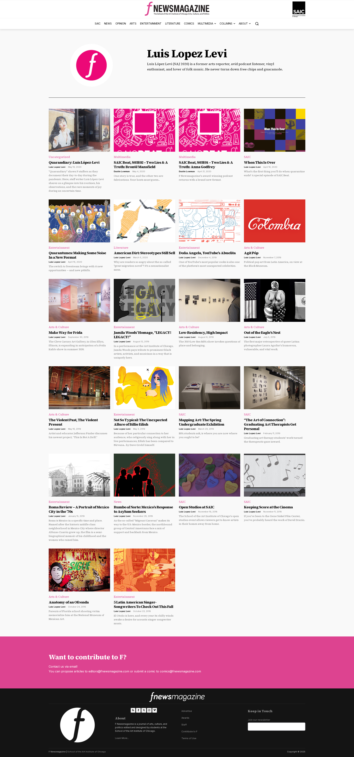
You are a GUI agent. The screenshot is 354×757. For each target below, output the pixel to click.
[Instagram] (149, 710)
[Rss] (133, 710)
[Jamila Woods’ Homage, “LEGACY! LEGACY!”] (144, 300)
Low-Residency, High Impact (203, 332)
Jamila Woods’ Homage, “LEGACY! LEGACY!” (142, 335)
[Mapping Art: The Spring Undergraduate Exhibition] (209, 387)
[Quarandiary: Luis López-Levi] (79, 130)
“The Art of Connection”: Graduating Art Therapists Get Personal (270, 424)
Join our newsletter (259, 720)
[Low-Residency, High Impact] (209, 300)
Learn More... (122, 738)
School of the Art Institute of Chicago (86, 751)
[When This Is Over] (274, 130)
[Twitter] (143, 710)
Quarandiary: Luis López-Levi (74, 162)
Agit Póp (251, 252)
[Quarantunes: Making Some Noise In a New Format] (79, 220)
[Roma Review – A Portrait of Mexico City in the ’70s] (79, 475)
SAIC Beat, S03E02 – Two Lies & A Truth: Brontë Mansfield (141, 164)
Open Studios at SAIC (196, 507)
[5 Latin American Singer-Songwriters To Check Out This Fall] (144, 570)
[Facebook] (138, 710)
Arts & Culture (254, 248)
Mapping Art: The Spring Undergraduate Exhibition (201, 422)
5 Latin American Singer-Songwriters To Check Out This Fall (143, 604)
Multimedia (122, 157)
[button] (256, 23)
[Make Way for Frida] (79, 300)
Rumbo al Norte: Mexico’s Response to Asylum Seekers (143, 509)
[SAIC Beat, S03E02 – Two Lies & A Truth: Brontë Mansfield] (144, 130)
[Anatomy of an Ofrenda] (79, 570)
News (118, 502)
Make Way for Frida (65, 332)
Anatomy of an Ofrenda (69, 602)
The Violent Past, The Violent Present (73, 422)
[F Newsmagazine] (298, 9)
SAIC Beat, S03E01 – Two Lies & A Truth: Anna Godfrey (206, 164)
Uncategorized (59, 157)
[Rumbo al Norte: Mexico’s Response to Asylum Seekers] (144, 475)
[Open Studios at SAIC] (209, 475)
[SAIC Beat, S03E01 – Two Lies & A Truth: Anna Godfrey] (209, 130)
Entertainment (59, 248)
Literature (121, 248)
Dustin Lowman (122, 171)
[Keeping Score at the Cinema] (274, 475)
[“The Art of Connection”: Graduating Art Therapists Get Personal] (274, 387)
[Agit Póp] (274, 220)
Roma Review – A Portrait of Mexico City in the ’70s (79, 509)
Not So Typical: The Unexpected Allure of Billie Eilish (140, 422)
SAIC (247, 157)
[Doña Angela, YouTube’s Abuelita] (209, 220)
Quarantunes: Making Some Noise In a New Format (77, 255)
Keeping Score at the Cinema (268, 507)
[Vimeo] (154, 710)
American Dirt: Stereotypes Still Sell (144, 252)
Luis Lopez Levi (57, 167)
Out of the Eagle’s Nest (262, 332)
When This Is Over (259, 162)
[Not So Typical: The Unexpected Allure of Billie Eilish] (144, 387)
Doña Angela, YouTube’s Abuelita (207, 252)
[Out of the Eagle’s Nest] (274, 300)
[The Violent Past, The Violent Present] (79, 387)
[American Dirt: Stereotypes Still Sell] (144, 220)
